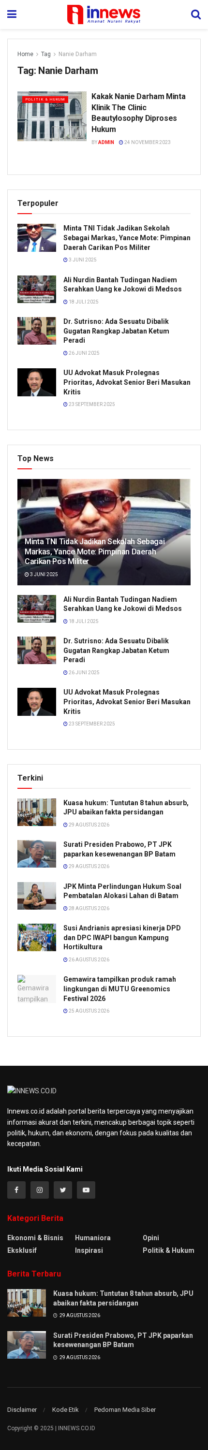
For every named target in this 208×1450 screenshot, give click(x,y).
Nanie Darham (78, 54)
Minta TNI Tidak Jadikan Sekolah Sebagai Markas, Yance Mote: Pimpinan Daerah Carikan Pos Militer (127, 237)
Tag (46, 54)
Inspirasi (89, 1250)
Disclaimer (22, 1409)
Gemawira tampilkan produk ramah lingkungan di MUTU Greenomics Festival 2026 (119, 988)
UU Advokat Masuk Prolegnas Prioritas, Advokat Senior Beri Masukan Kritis (127, 382)
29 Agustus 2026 (88, 824)
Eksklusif (22, 1250)
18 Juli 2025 (83, 301)
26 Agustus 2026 (88, 959)
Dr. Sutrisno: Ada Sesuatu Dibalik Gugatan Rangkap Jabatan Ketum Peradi (116, 331)
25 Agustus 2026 (88, 1011)
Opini (151, 1238)
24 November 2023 (147, 142)
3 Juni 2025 (82, 259)
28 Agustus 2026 (88, 908)
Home (25, 54)
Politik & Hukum (45, 99)
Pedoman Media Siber (125, 1409)
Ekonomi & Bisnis (35, 1238)
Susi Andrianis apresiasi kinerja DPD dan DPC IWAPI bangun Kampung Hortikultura (122, 937)
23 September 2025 (91, 404)
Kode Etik (65, 1409)
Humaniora (93, 1238)
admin (106, 142)
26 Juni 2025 (84, 353)
